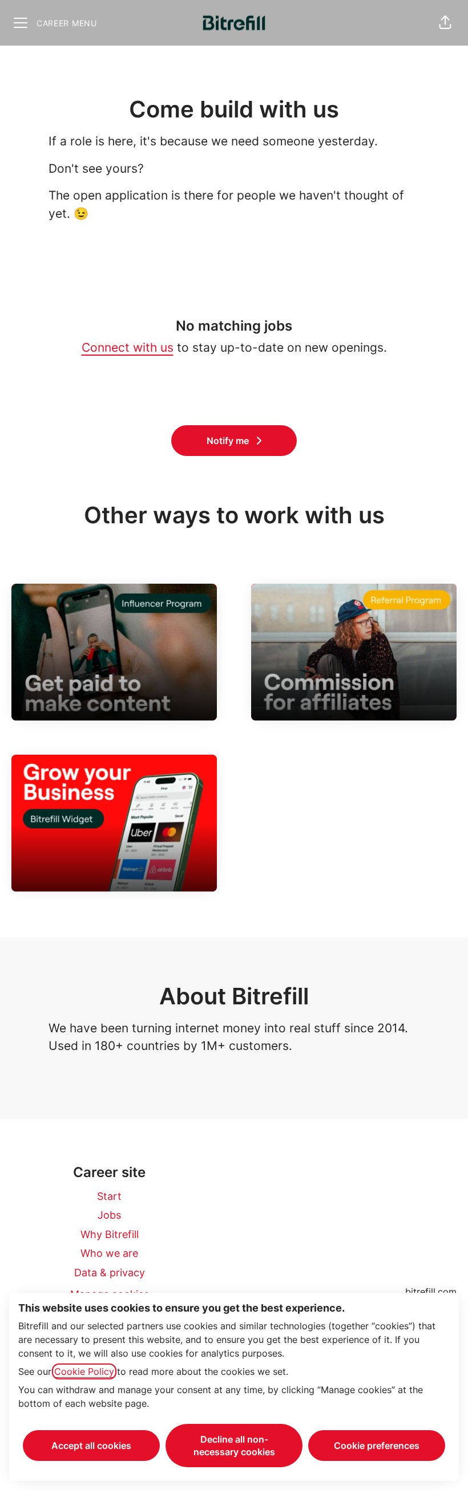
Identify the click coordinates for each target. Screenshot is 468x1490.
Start (109, 1196)
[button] (445, 23)
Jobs (109, 1215)
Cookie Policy (84, 1371)
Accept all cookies (91, 1445)
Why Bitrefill (109, 1234)
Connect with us (128, 347)
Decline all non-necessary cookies (234, 1446)
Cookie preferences (376, 1445)
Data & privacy (109, 1273)
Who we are (109, 1253)
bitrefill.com (431, 1291)
